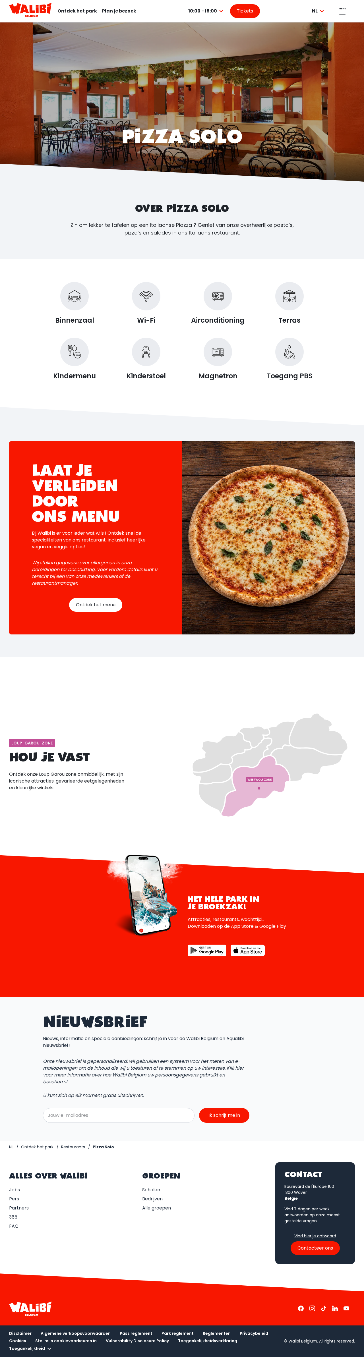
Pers (14, 1199)
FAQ (13, 1226)
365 (13, 1217)
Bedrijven (152, 1199)
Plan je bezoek (119, 11)
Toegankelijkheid (27, 1348)
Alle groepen (156, 1208)
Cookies (17, 1341)
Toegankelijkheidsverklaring (207, 1341)
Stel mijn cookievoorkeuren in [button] (66, 1341)
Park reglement (178, 1333)
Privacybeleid (254, 1333)
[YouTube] (346, 1308)
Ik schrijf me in (224, 1115)
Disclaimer (20, 1333)
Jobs (14, 1189)
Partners (19, 1208)
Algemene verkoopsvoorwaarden (76, 1333)
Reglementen (217, 1333)
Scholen (151, 1189)
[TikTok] (323, 1308)
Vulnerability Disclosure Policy (137, 1341)
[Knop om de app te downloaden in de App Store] (248, 950)
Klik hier (235, 1068)
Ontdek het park (77, 11)
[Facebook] (301, 1308)
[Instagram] (312, 1308)
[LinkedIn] (335, 1308)
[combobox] (206, 11)
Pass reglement (136, 1333)
